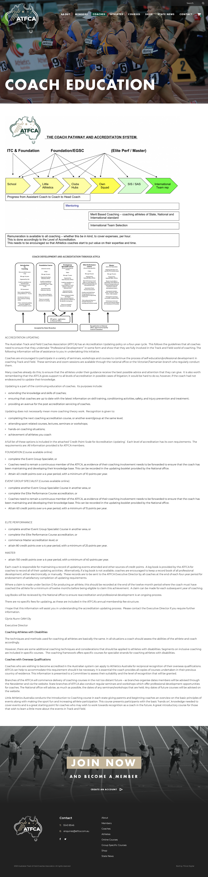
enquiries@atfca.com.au (76, 831)
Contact (186, 14)
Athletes (116, 14)
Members (81, 14)
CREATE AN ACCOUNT (104, 789)
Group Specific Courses (114, 845)
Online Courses (110, 839)
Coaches (99, 14)
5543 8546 (68, 825)
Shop (149, 14)
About (65, 14)
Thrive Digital (188, 866)
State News (166, 14)
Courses (134, 14)
